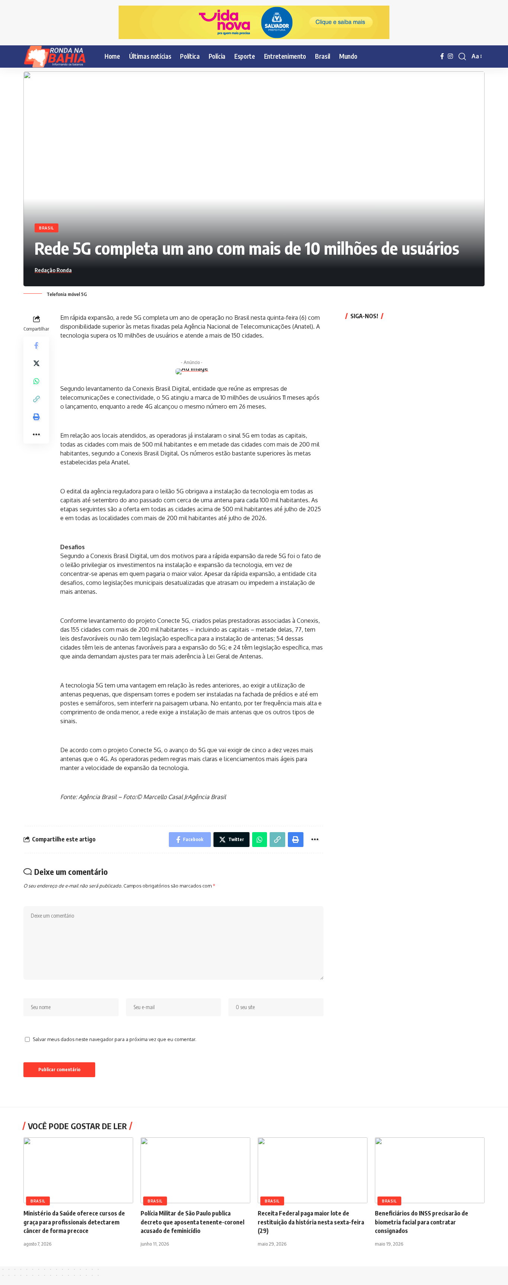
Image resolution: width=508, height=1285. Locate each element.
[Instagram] (450, 56)
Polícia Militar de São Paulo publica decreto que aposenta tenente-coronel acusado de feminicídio (192, 1222)
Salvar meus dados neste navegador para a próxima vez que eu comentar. (114, 1039)
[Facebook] (442, 56)
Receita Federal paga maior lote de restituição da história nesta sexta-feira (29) (311, 1222)
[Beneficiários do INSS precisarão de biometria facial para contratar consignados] (430, 1170)
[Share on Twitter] (36, 363)
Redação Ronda (53, 270)
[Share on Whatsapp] (36, 381)
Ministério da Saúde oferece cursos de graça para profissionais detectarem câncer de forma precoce (74, 1222)
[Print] (36, 416)
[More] (36, 434)
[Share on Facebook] (36, 345)
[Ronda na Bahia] (58, 56)
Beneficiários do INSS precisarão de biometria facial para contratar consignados (421, 1222)
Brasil (46, 228)
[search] (462, 56)
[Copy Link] (36, 399)
